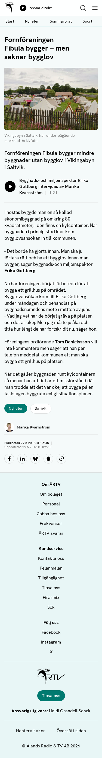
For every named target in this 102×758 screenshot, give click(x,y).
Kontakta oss (51, 558)
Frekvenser (51, 523)
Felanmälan (51, 568)
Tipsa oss (51, 588)
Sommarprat (61, 21)
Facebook (51, 632)
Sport (87, 21)
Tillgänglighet (51, 578)
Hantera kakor (30, 731)
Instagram (51, 642)
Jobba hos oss (51, 514)
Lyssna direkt (40, 7)
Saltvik (41, 408)
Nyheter (32, 21)
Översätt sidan (71, 731)
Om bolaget (51, 494)
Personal (51, 504)
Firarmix (51, 597)
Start (9, 21)
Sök (51, 607)
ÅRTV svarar (51, 533)
